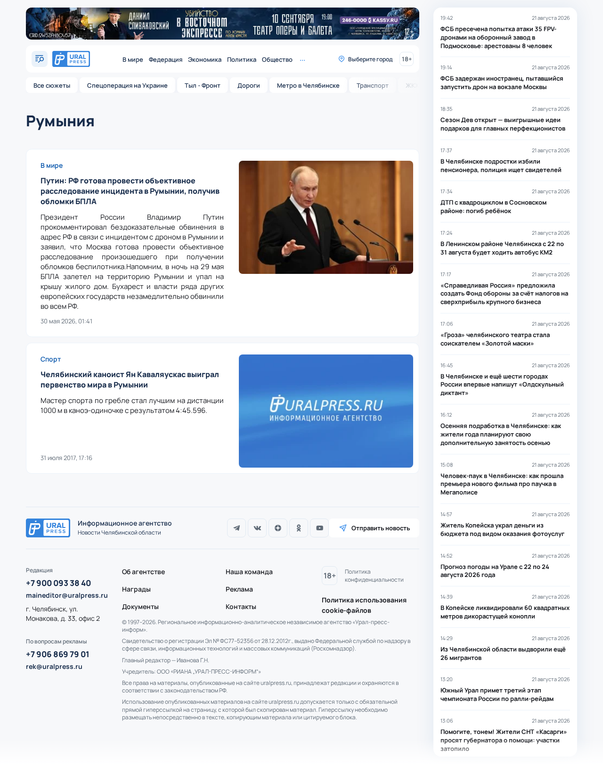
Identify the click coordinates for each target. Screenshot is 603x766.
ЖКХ (412, 85)
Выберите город (370, 59)
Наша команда (249, 571)
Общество (277, 59)
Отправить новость (380, 528)
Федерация (165, 59)
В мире (132, 59)
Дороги (248, 85)
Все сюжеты (51, 85)
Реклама (239, 589)
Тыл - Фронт (202, 85)
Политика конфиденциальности (374, 576)
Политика (241, 59)
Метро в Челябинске (308, 85)
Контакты (241, 606)
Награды (136, 589)
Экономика (204, 59)
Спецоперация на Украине (127, 85)
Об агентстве (143, 571)
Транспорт (373, 85)
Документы (140, 606)
